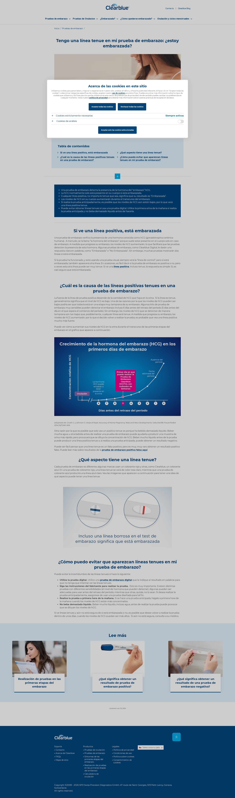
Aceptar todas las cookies (102, 107)
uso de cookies (118, 93)
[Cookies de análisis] (53, 121)
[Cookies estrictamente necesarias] (53, 116)
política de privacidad (98, 98)
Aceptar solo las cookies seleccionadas (117, 130)
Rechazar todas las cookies (132, 107)
